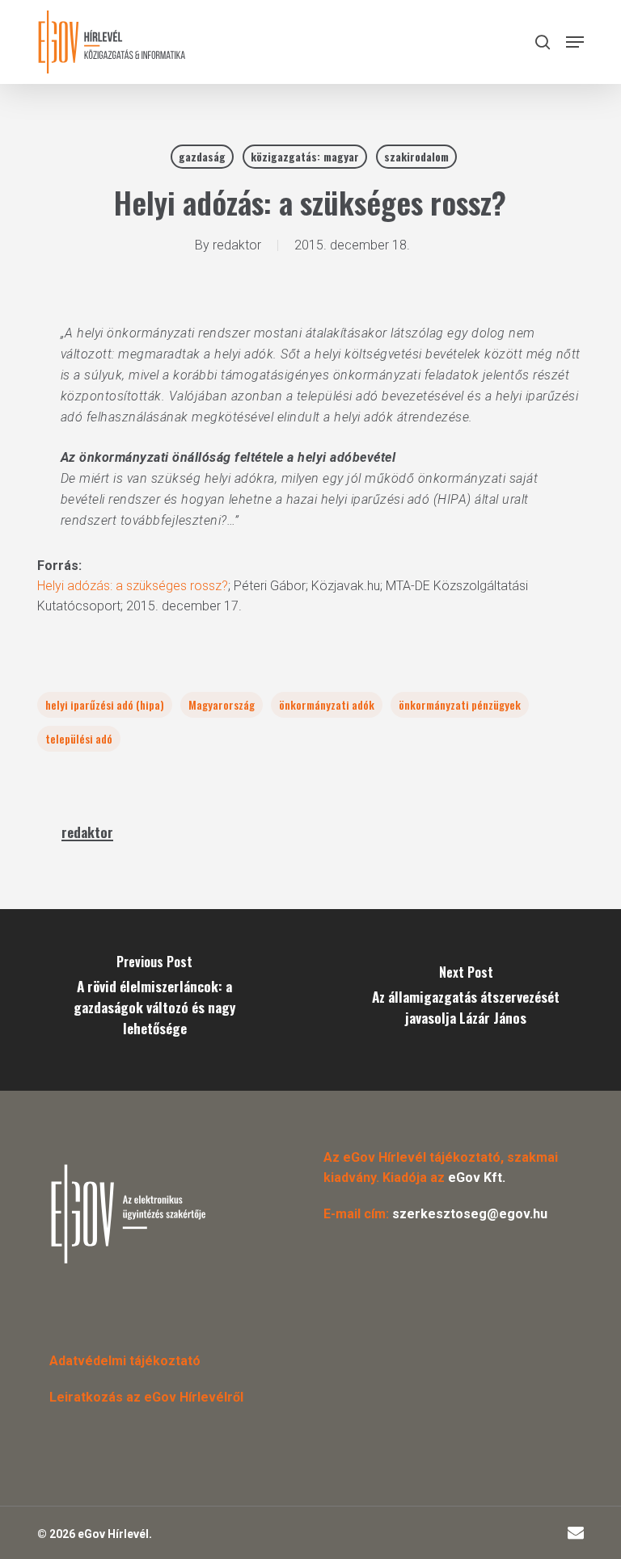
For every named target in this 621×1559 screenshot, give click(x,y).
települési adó (78, 738)
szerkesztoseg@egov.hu (469, 1214)
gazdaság (202, 156)
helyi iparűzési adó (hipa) (104, 704)
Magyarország (221, 704)
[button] (575, 42)
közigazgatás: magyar (305, 156)
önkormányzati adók (326, 704)
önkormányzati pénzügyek (460, 704)
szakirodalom (416, 156)
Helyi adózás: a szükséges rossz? (132, 585)
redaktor (237, 245)
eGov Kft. (476, 1177)
